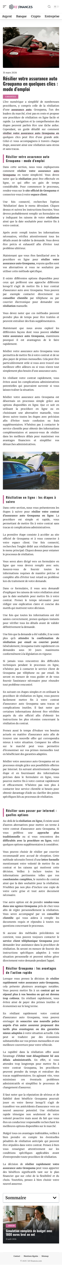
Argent (11, 1226)
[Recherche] (49, 6)
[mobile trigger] (5, 6)
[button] (55, 1198)
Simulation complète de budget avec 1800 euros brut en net (29, 1232)
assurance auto (21, 109)
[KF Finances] (21, 6)
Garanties (10, 97)
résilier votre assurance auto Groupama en (31, 133)
